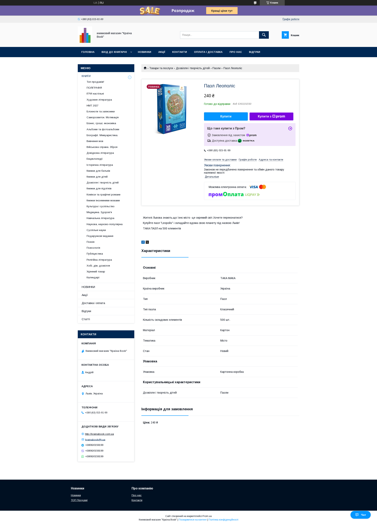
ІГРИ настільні (95, 93)
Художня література (99, 99)
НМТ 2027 (92, 105)
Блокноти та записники (101, 111)
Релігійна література (99, 259)
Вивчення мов (95, 141)
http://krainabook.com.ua (99, 433)
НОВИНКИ (88, 287)
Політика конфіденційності (223, 519)
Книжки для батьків (98, 170)
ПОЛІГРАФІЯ (94, 87)
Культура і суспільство (100, 206)
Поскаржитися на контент (193, 519)
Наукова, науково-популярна (105, 224)
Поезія (90, 241)
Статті (86, 319)
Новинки (144, 51)
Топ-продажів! (95, 81)
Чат (363, 514)
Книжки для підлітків (99, 188)
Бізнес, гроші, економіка (101, 123)
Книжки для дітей (97, 176)
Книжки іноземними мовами (103, 200)
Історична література (100, 164)
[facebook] (143, 242)
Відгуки (254, 51)
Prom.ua (207, 516)
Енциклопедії (95, 158)
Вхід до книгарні (114, 51)
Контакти (179, 51)
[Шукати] (264, 35)
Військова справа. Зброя (102, 147)
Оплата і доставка (208, 51)
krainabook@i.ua (95, 439)
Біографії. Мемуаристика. (102, 135)
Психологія (93, 247)
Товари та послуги (161, 68)
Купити (226, 116)
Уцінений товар (96, 271)
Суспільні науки (96, 230)
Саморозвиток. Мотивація (103, 117)
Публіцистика (95, 253)
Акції (161, 51)
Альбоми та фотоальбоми (103, 129)
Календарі (93, 277)
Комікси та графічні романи (103, 194)
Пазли (216, 68)
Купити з (264, 116)
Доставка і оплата (93, 303)
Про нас (236, 51)
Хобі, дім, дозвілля (98, 265)
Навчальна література (100, 218)
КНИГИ (86, 76)
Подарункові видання (100, 236)
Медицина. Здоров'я (99, 212)
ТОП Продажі (79, 500)
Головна (87, 51)
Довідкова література (100, 152)
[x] (147, 242)
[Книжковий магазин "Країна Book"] (85, 41)
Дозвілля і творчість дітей (193, 68)
